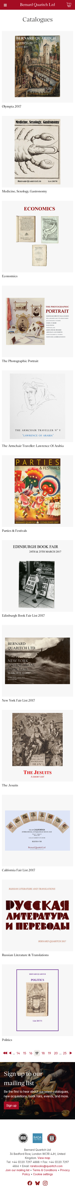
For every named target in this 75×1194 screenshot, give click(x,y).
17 (36, 1053)
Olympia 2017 (11, 106)
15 (24, 1053)
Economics (10, 276)
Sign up (11, 1105)
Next (71, 1053)
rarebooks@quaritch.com (46, 1166)
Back (11, 1053)
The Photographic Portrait (20, 361)
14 (18, 1053)
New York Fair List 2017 (18, 700)
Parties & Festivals (14, 531)
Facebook (30, 1183)
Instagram (45, 1183)
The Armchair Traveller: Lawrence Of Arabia (33, 446)
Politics (7, 1040)
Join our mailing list (17, 1170)
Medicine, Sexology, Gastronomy (24, 191)
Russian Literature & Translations (25, 955)
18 (43, 1053)
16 (30, 1053)
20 (56, 1053)
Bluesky (37, 1183)
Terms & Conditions (44, 1170)
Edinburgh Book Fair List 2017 (23, 615)
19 (49, 1053)
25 (65, 1053)
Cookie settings (43, 1174)
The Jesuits (10, 785)
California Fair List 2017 (18, 870)
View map (44, 1158)
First (5, 1053)
